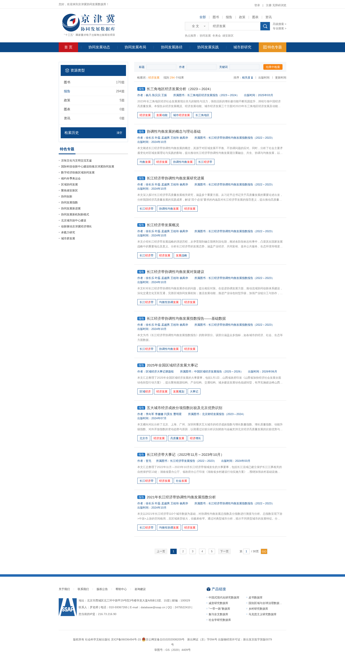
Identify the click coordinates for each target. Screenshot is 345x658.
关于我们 (64, 589)
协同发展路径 (171, 47)
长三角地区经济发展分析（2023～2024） (176, 89)
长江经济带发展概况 (159, 225)
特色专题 (275, 47)
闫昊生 (168, 414)
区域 (145, 391)
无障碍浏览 (279, 5)
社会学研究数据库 (220, 619)
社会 (181, 480)
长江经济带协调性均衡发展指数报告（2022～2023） (241, 137)
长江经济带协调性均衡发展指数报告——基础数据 (182, 319)
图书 (216, 17)
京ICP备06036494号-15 (126, 639)
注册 (269, 5)
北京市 (144, 438)
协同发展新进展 (71, 208)
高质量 (177, 438)
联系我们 (83, 589)
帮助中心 (121, 589)
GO (264, 551)
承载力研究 (68, 232)
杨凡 (148, 95)
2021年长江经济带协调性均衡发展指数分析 (177, 497)
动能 (162, 115)
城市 (181, 115)
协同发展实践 (208, 47)
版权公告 (102, 589)
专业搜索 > (279, 28)
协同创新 (66, 196)
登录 (257, 5)
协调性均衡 (183, 161)
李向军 (150, 414)
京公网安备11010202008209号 (165, 639)
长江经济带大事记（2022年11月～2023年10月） (181, 455)
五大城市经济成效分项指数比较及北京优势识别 (180, 408)
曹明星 (177, 414)
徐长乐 (150, 137)
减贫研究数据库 (218, 603)
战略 (181, 255)
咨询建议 (140, 589)
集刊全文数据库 (218, 614)
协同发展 (205, 35)
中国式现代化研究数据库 (224, 597)
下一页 (224, 551)
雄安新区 (228, 35)
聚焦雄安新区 (69, 190)
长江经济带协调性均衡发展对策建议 (171, 272)
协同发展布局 (135, 47)
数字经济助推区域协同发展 (78, 172)
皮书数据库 (256, 597)
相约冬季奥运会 (71, 178)
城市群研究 (242, 47)
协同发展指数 (69, 202)
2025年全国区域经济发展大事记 (168, 365)
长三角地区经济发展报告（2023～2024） (213, 95)
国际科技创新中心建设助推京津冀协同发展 (87, 166)
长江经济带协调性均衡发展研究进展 (171, 178)
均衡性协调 (169, 302)
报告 (229, 17)
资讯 (268, 17)
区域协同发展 (69, 184)
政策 (242, 17)
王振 (164, 95)
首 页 (68, 47)
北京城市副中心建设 (73, 220)
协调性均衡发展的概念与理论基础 (170, 131)
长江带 (205, 161)
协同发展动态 (99, 47)
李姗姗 (159, 414)
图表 (255, 17)
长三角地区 (202, 115)
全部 (202, 17)
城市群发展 (68, 238)
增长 (195, 438)
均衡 (145, 161)
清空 (119, 132)
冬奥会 (216, 35)
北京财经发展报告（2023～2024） (224, 414)
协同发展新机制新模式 (75, 214)
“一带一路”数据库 (219, 608)
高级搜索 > (279, 24)
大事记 (194, 391)
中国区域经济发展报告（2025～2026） (218, 371)
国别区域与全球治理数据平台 (267, 603)
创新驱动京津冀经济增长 (76, 226)
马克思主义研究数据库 (263, 614)
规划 (178, 391)
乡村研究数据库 (258, 608)
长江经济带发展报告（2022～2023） (193, 460)
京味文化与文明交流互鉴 (76, 160)
